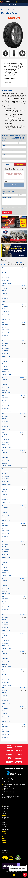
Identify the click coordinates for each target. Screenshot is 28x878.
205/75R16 (23, 541)
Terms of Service (14, 208)
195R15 (24, 341)
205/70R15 (23, 395)
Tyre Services (5, 827)
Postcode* (4, 159)
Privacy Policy (5, 208)
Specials (4, 831)
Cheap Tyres (4, 852)
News (3, 838)
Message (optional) (6, 197)
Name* (4, 145)
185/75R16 (23, 468)
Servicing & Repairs (6, 826)
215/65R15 (23, 414)
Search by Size (5, 808)
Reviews (4, 842)
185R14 (24, 286)
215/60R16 (23, 578)
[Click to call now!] (16, 1)
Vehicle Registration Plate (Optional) (8, 192)
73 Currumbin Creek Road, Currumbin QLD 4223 (14, 785)
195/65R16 (23, 487)
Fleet (3, 836)
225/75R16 (23, 669)
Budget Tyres (5, 850)
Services (4, 820)
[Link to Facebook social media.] (14, 875)
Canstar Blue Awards (6, 848)
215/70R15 (23, 432)
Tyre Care (4, 812)
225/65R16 (23, 651)
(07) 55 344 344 (9, 789)
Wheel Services (5, 829)
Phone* (9, 150)
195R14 (24, 304)
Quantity (21, 141)
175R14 (24, 267)
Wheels (4, 815)
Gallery (4, 840)
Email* (3, 154)
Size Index (4, 847)
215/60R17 (23, 706)
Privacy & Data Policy (10, 871)
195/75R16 (23, 505)
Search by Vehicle (6, 806)
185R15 (24, 322)
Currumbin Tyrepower (15, 5)
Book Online (5, 835)
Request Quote (6, 212)
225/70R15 (23, 450)
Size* (3, 141)
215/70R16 (23, 615)
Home (3, 10)
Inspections (4, 824)
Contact (4, 833)
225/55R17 (23, 724)
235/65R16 (23, 688)
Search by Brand (5, 810)
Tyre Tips (4, 813)
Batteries (4, 822)
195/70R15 (23, 359)
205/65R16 (23, 523)
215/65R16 (23, 596)
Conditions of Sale (18, 871)
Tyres (3, 805)
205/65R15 (23, 377)
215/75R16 (23, 633)
